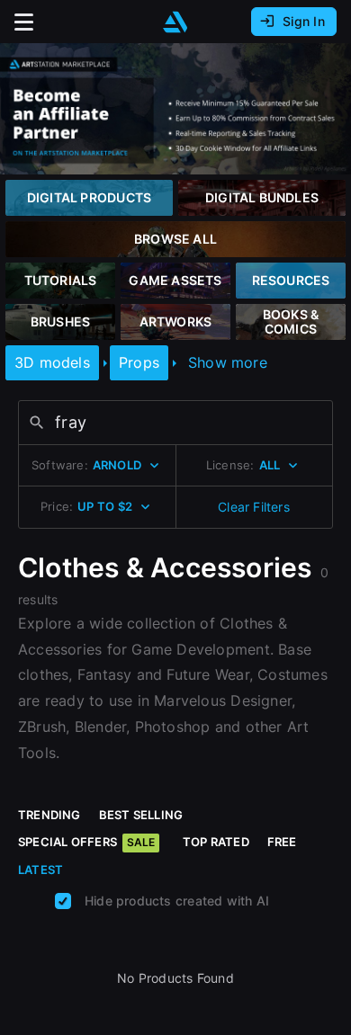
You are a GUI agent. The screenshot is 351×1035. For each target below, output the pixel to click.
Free (282, 841)
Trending (49, 814)
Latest (40, 869)
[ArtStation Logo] (175, 22)
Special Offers (86, 841)
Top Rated (216, 841)
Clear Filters (254, 506)
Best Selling (141, 814)
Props (139, 362)
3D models (52, 362)
